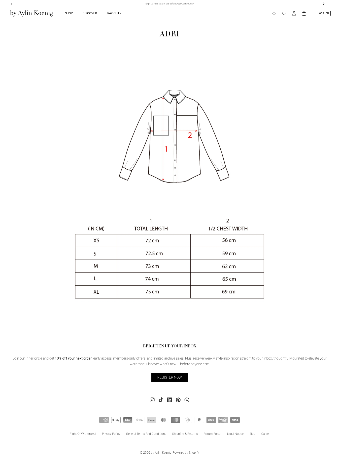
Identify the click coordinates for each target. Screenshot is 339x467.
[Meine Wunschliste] (284, 13)
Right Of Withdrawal (82, 434)
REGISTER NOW (169, 377)
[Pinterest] (178, 400)
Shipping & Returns (185, 434)
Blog (252, 434)
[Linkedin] (169, 400)
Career (265, 434)
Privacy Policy (111, 434)
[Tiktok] (161, 400)
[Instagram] (152, 400)
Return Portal (212, 434)
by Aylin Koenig (161, 452)
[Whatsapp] (187, 400)
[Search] (274, 13)
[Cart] (304, 13)
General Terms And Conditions (146, 434)
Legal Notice (235, 434)
